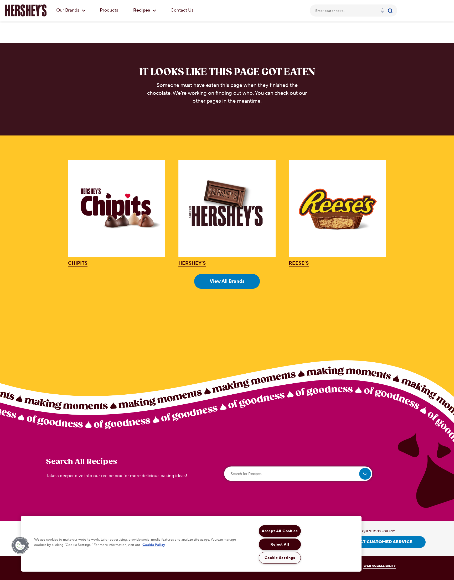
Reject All (279, 544)
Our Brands (68, 10)
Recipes (142, 10)
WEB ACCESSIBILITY (379, 566)
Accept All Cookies (280, 531)
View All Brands (227, 281)
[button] (20, 545)
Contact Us (182, 10)
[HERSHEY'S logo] (26, 10)
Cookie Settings (280, 557)
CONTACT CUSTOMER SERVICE (378, 542)
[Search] (391, 10)
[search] (365, 474)
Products (109, 10)
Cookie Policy (153, 544)
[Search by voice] (382, 11)
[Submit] (391, 10)
